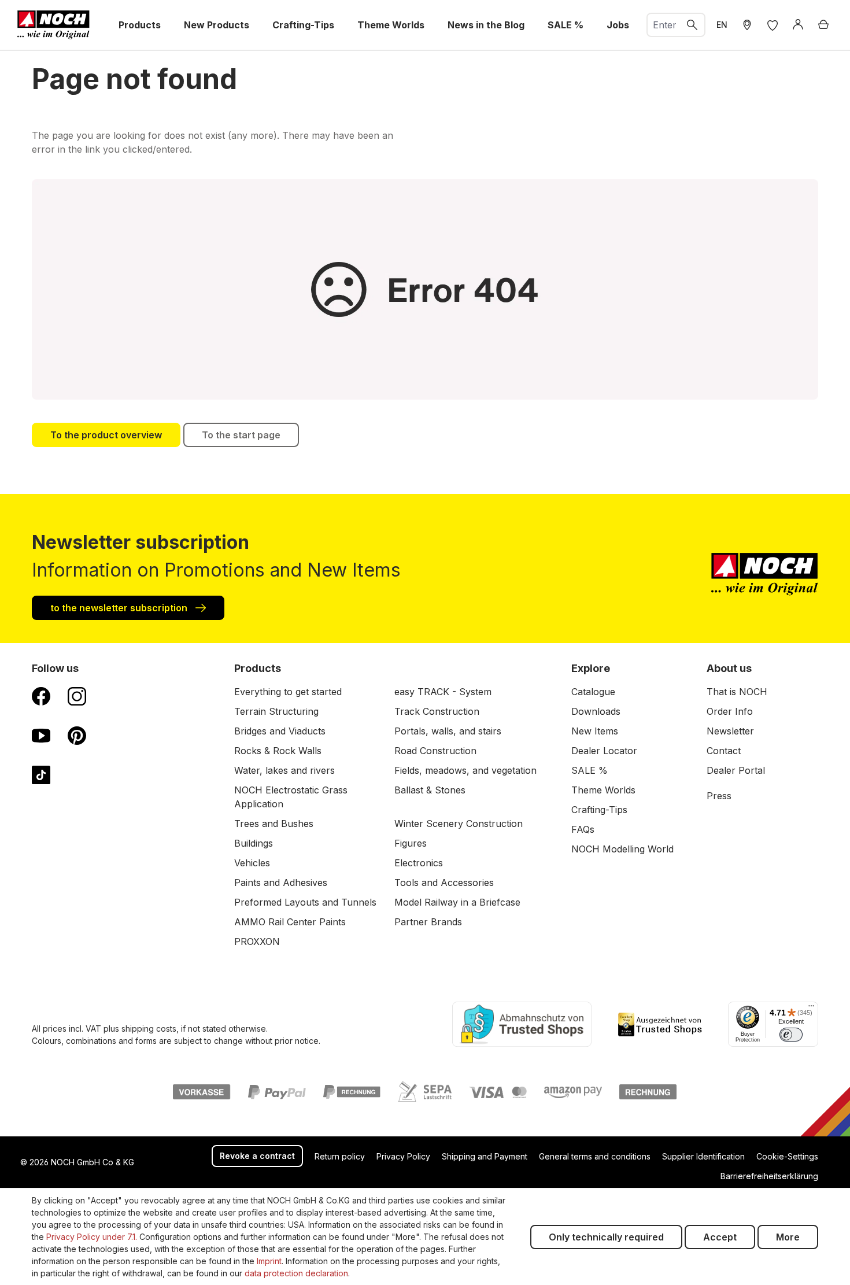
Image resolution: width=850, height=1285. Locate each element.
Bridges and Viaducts (280, 731)
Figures (410, 843)
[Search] (692, 25)
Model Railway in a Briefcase (457, 902)
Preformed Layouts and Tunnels (305, 902)
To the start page (241, 435)
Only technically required (606, 1237)
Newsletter (730, 731)
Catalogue (593, 691)
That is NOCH (737, 691)
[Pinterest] (77, 735)
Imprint (269, 1261)
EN (721, 24)
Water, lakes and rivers (284, 770)
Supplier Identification (703, 1156)
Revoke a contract (257, 1156)
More (788, 1237)
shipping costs (148, 1028)
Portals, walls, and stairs (447, 731)
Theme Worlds (603, 790)
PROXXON (257, 941)
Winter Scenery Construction (458, 823)
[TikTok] (41, 774)
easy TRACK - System (442, 691)
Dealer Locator (604, 750)
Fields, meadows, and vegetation (465, 770)
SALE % (589, 770)
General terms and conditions (595, 1156)
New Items (594, 731)
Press (719, 796)
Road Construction (435, 750)
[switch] (791, 1035)
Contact (724, 750)
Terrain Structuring (276, 711)
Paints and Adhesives (280, 882)
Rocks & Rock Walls (277, 750)
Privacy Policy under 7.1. (91, 1237)
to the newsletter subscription (120, 608)
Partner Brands (428, 922)
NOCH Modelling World (622, 849)
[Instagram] (77, 696)
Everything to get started (288, 691)
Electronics (418, 863)
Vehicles (252, 863)
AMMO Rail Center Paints (290, 922)
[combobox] (663, 25)
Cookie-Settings (787, 1156)
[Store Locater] (747, 25)
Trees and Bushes (273, 823)
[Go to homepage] (53, 24)
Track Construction (436, 711)
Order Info (730, 711)
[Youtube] (41, 735)
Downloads (595, 711)
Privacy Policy (403, 1156)
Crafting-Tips (599, 809)
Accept (720, 1237)
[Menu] (811, 1009)
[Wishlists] (772, 25)
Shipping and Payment (484, 1156)
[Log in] (798, 25)
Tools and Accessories (444, 882)
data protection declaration (296, 1273)
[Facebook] (41, 696)
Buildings (253, 843)
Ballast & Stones (429, 790)
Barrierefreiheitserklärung (769, 1176)
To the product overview (106, 435)
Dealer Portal (736, 770)
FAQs (582, 829)
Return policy (340, 1156)
